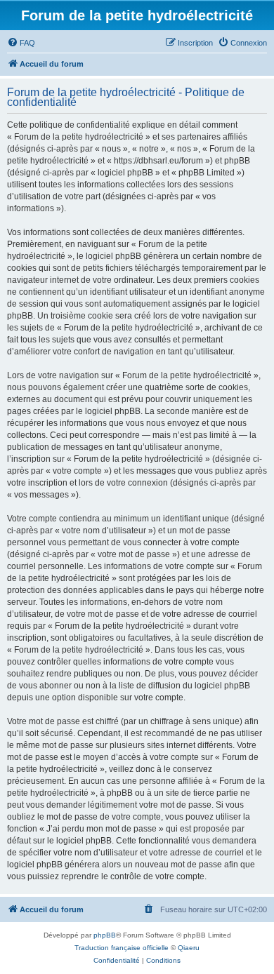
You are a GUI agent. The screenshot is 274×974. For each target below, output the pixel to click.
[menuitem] (21, 42)
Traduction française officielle (121, 948)
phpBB (104, 935)
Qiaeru (189, 948)
